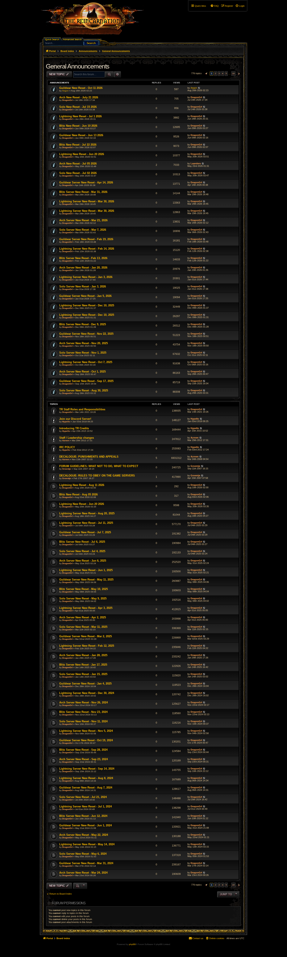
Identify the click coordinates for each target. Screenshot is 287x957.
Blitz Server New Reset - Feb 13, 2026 (83, 258)
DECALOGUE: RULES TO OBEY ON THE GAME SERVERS (97, 475)
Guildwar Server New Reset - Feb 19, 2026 (86, 239)
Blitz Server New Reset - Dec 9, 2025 (82, 324)
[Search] (91, 42)
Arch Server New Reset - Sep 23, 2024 (83, 759)
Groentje (66, 469)
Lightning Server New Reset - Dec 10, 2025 (86, 305)
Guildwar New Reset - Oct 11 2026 (81, 88)
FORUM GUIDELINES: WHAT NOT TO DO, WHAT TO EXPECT (98, 466)
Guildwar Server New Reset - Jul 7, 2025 (85, 532)
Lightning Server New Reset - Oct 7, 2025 (85, 362)
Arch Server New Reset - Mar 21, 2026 (83, 220)
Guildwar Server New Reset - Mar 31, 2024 (86, 863)
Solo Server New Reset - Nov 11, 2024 (83, 721)
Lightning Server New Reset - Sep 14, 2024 (86, 768)
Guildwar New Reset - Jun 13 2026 (81, 135)
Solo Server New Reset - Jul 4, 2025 (82, 551)
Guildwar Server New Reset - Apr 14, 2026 (86, 182)
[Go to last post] (199, 88)
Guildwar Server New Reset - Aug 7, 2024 (85, 787)
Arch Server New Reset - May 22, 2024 (83, 834)
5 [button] (226, 73)
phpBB (132, 944)
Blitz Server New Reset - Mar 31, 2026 (83, 192)
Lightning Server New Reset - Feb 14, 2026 (86, 248)
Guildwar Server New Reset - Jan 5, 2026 (85, 295)
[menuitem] (240, 5)
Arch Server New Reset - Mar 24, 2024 (83, 872)
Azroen (65, 440)
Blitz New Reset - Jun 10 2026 (78, 125)
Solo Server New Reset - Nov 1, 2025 (82, 352)
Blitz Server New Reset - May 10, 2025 (83, 589)
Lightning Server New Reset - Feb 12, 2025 (86, 645)
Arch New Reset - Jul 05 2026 (78, 163)
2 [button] (215, 73)
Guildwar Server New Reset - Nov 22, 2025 (86, 333)
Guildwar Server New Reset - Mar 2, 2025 (85, 636)
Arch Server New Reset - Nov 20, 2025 (83, 343)
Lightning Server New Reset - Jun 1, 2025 (86, 570)
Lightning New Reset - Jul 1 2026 (80, 116)
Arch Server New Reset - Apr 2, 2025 (82, 617)
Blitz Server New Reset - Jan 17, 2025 (83, 664)
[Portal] (94, 20)
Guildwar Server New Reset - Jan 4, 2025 (85, 683)
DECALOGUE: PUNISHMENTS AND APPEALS (88, 456)
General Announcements (77, 66)
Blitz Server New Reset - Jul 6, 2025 (82, 541)
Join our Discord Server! (75, 418)
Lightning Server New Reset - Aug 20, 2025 (87, 513)
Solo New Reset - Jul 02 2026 (78, 173)
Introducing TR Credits (74, 428)
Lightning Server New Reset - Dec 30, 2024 (86, 693)
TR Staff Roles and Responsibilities (82, 409)
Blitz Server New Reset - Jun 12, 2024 (83, 815)
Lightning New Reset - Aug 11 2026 (81, 485)
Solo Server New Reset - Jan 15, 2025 (83, 674)
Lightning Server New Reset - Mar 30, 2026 (86, 201)
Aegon (65, 91)
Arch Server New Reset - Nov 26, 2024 (83, 702)
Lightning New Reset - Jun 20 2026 (81, 154)
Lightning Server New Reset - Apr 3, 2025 (85, 607)
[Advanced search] (73, 39)
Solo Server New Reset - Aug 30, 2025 (83, 390)
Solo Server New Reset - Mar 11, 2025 (83, 626)
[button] (205, 73)
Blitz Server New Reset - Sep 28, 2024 (83, 749)
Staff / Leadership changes (76, 437)
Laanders (196, 163)
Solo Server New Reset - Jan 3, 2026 (82, 286)
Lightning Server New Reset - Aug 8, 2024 (86, 778)
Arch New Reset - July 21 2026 (78, 97)
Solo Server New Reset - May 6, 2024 (83, 853)
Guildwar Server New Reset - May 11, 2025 (86, 579)
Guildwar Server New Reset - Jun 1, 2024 (85, 825)
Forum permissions (69, 903)
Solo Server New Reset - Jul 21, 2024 (83, 797)
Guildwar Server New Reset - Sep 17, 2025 (86, 381)
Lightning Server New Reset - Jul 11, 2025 (86, 522)
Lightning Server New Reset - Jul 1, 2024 (85, 806)
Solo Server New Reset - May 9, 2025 (83, 598)
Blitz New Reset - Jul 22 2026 (77, 144)
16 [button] (233, 73)
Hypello (66, 421)
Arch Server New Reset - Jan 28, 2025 (83, 655)
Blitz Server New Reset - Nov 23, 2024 (83, 711)
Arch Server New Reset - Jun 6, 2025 (82, 560)
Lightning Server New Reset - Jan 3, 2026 (85, 277)
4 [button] (222, 73)
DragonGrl (67, 100)
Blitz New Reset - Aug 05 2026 (78, 494)
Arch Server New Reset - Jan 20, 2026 (83, 267)
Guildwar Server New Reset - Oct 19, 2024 (86, 740)
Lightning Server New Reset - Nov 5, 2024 (86, 730)
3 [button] (219, 73)
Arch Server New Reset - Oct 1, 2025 (82, 371)
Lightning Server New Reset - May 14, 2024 (87, 844)
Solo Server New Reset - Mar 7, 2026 (82, 229)
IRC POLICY (67, 447)
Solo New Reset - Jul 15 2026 (78, 106)
